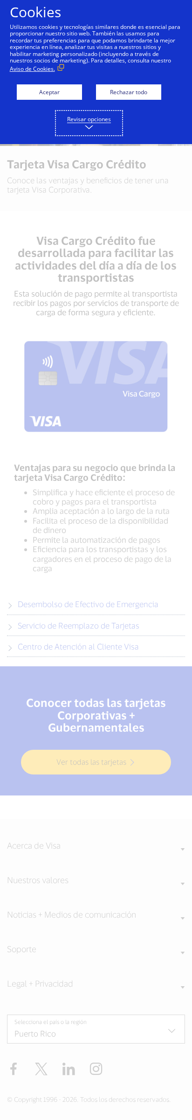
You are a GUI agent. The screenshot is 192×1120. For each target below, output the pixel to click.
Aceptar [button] (49, 92)
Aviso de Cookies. (32, 69)
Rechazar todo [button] (128, 92)
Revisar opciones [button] (89, 119)
